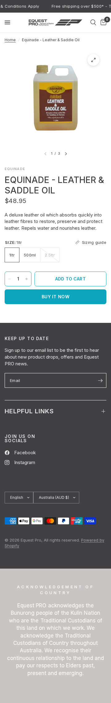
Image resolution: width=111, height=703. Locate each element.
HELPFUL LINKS (29, 411)
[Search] (93, 22)
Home (10, 40)
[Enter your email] (100, 380)
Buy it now (55, 296)
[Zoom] (93, 60)
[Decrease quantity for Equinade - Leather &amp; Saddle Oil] (9, 279)
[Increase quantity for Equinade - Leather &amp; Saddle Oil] (26, 279)
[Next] (66, 154)
